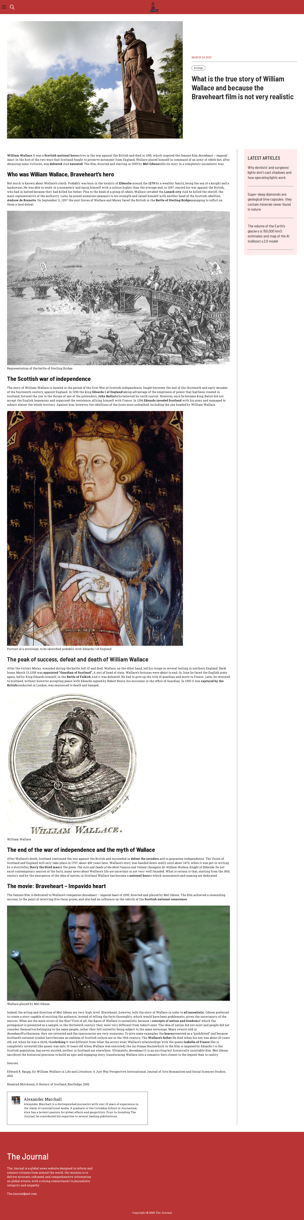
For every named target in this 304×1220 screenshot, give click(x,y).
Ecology (198, 67)
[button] (12, 7)
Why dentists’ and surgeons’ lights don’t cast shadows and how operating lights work (270, 172)
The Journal (164, 1212)
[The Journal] (154, 7)
